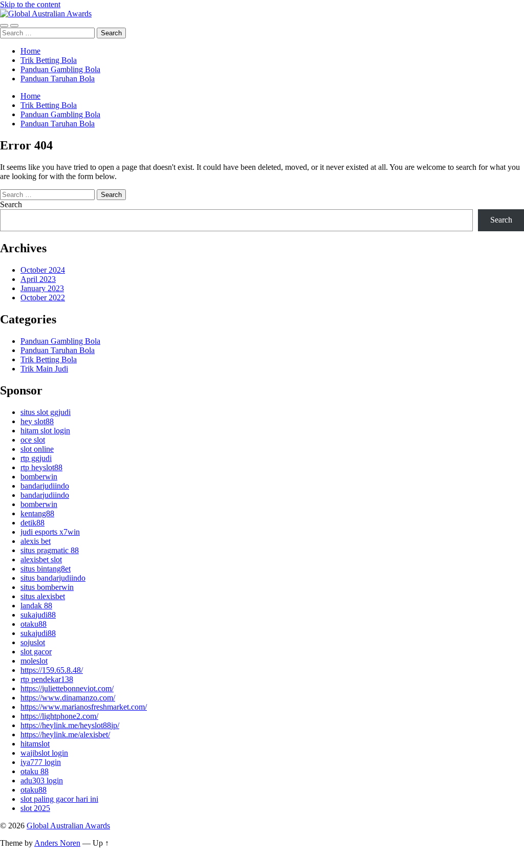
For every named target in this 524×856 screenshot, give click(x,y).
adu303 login (41, 780)
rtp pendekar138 (46, 679)
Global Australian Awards (68, 825)
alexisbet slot (41, 559)
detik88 (32, 522)
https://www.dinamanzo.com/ (67, 697)
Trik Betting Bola (48, 60)
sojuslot (32, 642)
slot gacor (36, 651)
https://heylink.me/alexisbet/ (65, 734)
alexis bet (35, 541)
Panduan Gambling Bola (60, 69)
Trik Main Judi (44, 368)
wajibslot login (44, 753)
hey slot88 (37, 421)
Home (30, 51)
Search (11, 204)
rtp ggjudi (36, 458)
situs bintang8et (45, 568)
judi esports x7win (50, 532)
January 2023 (42, 288)
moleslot (34, 660)
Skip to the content (30, 4)
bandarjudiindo (44, 485)
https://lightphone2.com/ (59, 716)
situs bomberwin (47, 587)
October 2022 (42, 297)
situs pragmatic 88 (49, 550)
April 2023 (38, 279)
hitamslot (35, 743)
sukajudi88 (38, 614)
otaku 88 (34, 771)
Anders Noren (57, 843)
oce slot (32, 439)
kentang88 (37, 513)
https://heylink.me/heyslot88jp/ (69, 725)
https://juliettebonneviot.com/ (67, 688)
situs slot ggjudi (45, 412)
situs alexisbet (42, 596)
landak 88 (36, 605)
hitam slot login (45, 430)
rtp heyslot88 (41, 467)
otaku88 (33, 624)
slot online (37, 449)
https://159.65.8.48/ (51, 670)
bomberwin (38, 476)
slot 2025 (35, 808)
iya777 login (40, 762)
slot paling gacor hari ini (59, 799)
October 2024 (42, 270)
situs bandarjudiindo (52, 578)
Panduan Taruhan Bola (57, 78)
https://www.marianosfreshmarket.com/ (83, 707)
